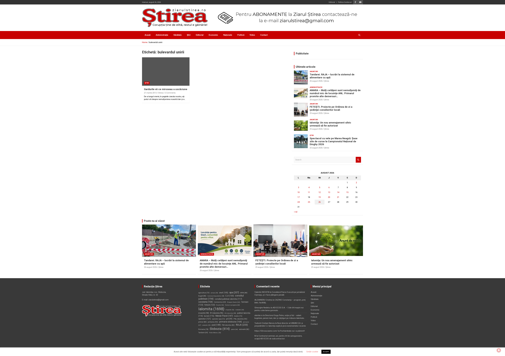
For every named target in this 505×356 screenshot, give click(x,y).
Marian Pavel (224, 316)
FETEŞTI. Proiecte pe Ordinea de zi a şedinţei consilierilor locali (331, 108)
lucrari (209, 316)
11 (309, 192)
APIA (243, 293)
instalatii (239, 310)
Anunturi (314, 71)
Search (358, 160)
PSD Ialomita (228, 325)
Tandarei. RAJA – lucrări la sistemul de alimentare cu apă (332, 76)
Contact (264, 35)
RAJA (242, 324)
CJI (229, 296)
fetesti (209, 305)
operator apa (218, 319)
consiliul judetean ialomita (228, 299)
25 (309, 202)
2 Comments (170, 93)
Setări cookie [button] (312, 351)
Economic (213, 35)
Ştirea (326, 81)
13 (329, 192)
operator (204, 319)
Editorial (332, 2)
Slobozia (220, 329)
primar (202, 322)
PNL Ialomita (240, 319)
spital (234, 329)
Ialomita (211, 309)
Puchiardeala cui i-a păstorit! (292, 331)
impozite (230, 310)
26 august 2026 (316, 81)
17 (298, 197)
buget (202, 296)
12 (320, 192)
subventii (244, 329)
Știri (189, 35)
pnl (229, 319)
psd (216, 325)
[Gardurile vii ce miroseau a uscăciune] (166, 71)
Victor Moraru (215, 333)
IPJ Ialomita (216, 313)
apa (234, 292)
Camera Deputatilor (215, 296)
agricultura (203, 293)
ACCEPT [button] (326, 352)
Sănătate (177, 35)
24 (298, 202)
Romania (203, 329)
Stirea (160, 93)
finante (220, 305)
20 (329, 197)
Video (252, 35)
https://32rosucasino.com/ (266, 331)
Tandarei (203, 333)
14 (338, 192)
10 (298, 192)
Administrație (162, 35)
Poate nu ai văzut (154, 220)
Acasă (147, 35)
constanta (205, 302)
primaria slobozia (230, 322)
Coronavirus (220, 302)
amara (214, 293)
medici (238, 316)
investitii (203, 313)
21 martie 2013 (150, 93)
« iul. (296, 212)
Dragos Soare (233, 302)
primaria (213, 322)
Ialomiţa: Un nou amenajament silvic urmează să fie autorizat (330, 124)
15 (347, 192)
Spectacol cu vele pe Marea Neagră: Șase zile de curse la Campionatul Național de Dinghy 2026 (333, 141)
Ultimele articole (305, 66)
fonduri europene (232, 305)
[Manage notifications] (499, 350)
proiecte (206, 325)
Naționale (227, 35)
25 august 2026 (316, 113)
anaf (223, 293)
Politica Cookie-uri (345, 2)
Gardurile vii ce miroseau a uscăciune (165, 89)
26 (320, 202)
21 (338, 197)
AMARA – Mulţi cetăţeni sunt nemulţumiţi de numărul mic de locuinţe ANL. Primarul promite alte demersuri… (335, 93)
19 (320, 197)
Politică (240, 35)
